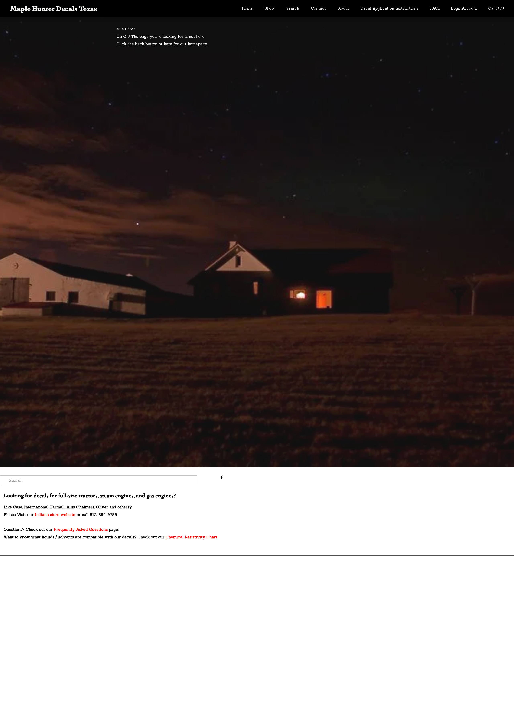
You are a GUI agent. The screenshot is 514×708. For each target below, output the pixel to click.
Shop (269, 8)
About (343, 8)
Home (247, 8)
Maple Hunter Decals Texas (53, 8)
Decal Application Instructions (389, 8)
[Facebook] (222, 477)
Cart (496, 8)
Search (292, 8)
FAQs (435, 8)
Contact (318, 8)
